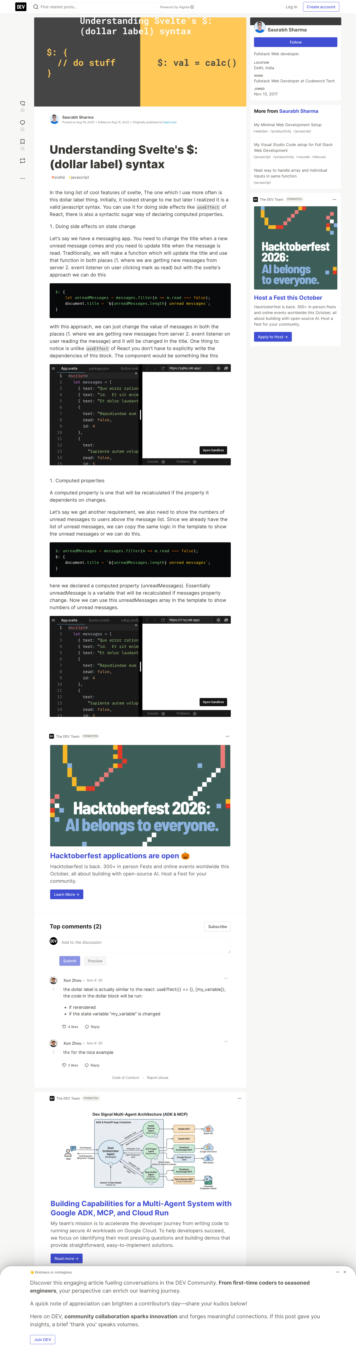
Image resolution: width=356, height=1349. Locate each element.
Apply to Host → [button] (273, 337)
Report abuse (157, 1077)
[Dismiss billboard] (344, 1272)
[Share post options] (22, 178)
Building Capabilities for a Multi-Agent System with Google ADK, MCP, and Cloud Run (141, 1208)
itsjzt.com (170, 122)
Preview (95, 960)
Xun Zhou (72, 980)
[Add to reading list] (22, 144)
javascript (79, 177)
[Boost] (22, 161)
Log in (291, 6)
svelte (58, 177)
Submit (69, 960)
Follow (296, 42)
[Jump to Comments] (22, 125)
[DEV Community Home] (21, 7)
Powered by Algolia (175, 7)
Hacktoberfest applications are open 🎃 (120, 855)
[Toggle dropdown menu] (227, 736)
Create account (321, 6)
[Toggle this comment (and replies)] (54, 989)
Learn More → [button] (66, 894)
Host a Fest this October (288, 297)
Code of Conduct (125, 1077)
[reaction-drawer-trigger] (22, 106)
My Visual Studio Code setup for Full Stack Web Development (293, 150)
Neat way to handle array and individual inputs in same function (290, 176)
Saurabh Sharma (77, 117)
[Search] (36, 6)
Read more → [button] (66, 1258)
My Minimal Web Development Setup (287, 127)
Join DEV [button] (42, 1339)
